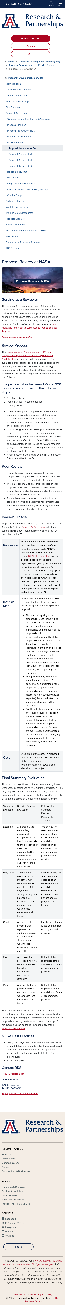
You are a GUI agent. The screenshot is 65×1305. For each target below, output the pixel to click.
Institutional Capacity (17, 207)
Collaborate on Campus (18, 89)
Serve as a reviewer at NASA (17, 337)
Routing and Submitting (19, 136)
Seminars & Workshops (18, 101)
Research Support (30, 38)
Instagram (10, 1227)
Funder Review (46, 65)
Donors (5, 1167)
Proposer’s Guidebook (33, 527)
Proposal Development (21, 65)
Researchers (8, 1158)
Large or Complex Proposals (22, 183)
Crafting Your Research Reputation (24, 242)
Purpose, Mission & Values (16, 1203)
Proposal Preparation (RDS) (21, 130)
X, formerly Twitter (15, 1223)
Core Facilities (9, 1195)
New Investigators (15, 224)
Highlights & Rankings (13, 1187)
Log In (18, 1246)
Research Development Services (25, 77)
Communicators (10, 1162)
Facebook (10, 1218)
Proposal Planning (16, 124)
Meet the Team (13, 83)
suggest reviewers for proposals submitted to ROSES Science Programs (31, 328)
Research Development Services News (26, 230)
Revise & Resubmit (17, 171)
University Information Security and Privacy (32, 1294)
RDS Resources (14, 248)
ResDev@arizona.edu (13, 1073)
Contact (30, 46)
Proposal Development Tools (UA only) (27, 189)
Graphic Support (15, 195)
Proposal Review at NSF (21, 165)
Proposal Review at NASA (22, 148)
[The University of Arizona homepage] (17, 4)
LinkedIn (9, 1231)
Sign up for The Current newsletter (20, 1093)
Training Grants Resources (19, 212)
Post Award (13, 177)
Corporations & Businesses (16, 1171)
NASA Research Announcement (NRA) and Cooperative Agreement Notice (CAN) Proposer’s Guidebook (27, 355)
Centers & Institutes (12, 1191)
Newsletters (12, 236)
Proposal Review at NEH (21, 154)
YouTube (9, 1235)
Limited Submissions (16, 95)
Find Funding (13, 107)
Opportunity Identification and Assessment (29, 119)
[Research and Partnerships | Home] (32, 21)
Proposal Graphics (15, 218)
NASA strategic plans (39, 556)
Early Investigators (15, 201)
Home (11, 61)
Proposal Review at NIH (21, 160)
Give (30, 54)
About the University (13, 1199)
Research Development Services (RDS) (39, 61)
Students (6, 1154)
